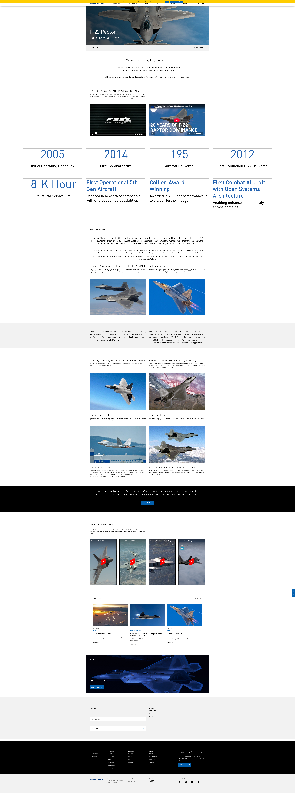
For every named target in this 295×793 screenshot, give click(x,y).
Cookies (130, 784)
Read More (96, 642)
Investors (172, 3)
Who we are (116, 3)
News (146, 3)
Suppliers (185, 3)
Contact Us (151, 753)
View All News (198, 598)
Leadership (111, 759)
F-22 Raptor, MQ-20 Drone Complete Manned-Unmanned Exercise (147, 634)
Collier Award (95, 94)
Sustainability (111, 765)
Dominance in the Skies (102, 633)
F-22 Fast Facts (95, 728)
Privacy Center (131, 779)
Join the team (95, 687)
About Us (110, 768)
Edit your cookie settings (176, 1)
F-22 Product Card (96, 719)
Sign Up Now (183, 764)
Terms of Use (131, 781)
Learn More (146, 502)
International (131, 756)
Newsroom (111, 762)
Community (111, 756)
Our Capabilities (94, 753)
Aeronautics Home (198, 47)
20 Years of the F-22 (174, 633)
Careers (158, 3)
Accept (167, 1)
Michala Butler (153, 714)
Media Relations (153, 756)
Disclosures (152, 762)
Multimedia (152, 759)
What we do (132, 3)
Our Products (93, 756)
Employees (131, 753)
